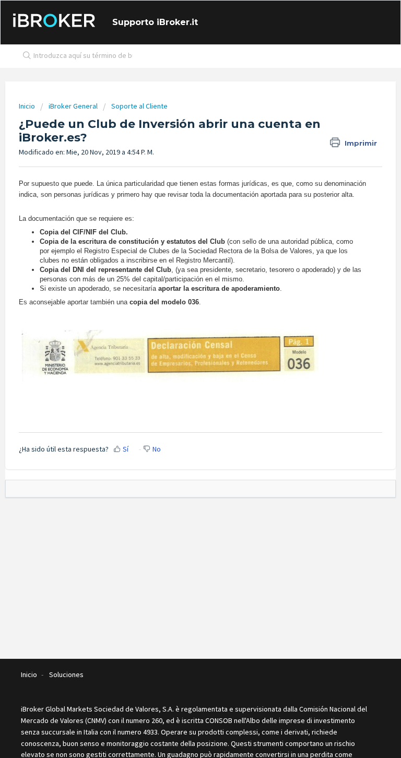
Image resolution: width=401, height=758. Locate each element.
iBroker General (73, 106)
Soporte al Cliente (139, 106)
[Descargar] (181, 376)
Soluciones (66, 674)
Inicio (28, 106)
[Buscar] (24, 56)
